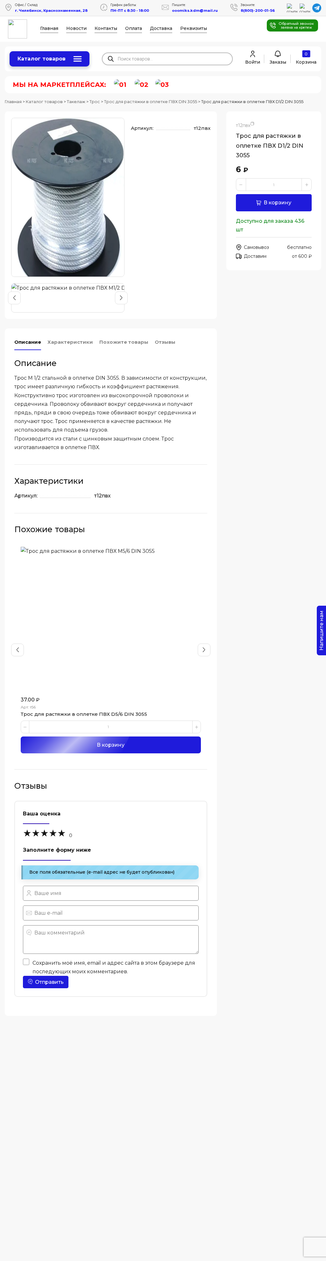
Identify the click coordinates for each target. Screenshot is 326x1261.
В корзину (277, 203)
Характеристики (70, 342)
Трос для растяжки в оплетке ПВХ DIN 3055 (150, 101)
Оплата (133, 28)
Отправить (49, 982)
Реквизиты (193, 28)
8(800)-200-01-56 (258, 10)
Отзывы (165, 342)
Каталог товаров (42, 59)
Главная (49, 28)
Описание (27, 342)
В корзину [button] (110, 745)
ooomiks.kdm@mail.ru (195, 10)
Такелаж (76, 101)
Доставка (161, 28)
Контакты (106, 28)
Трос (94, 101)
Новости (76, 28)
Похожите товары (123, 342)
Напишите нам (321, 630)
